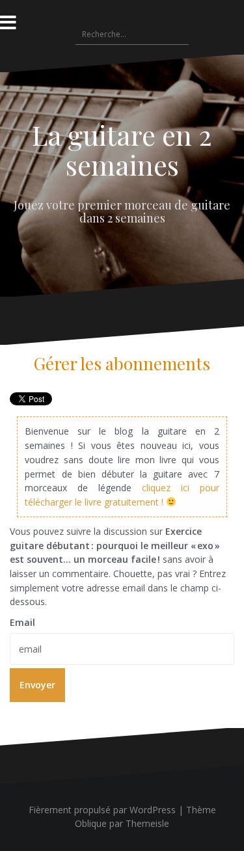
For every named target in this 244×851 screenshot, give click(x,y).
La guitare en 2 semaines (122, 149)
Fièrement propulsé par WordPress (102, 810)
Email (22, 622)
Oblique (91, 823)
